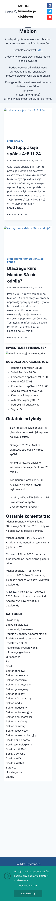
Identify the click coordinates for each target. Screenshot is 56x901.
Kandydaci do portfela (24, 395)
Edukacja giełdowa (17, 624)
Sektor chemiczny (16, 680)
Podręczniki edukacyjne (25, 404)
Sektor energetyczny (18, 684)
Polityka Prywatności (28, 864)
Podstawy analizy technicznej (23, 638)
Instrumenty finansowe (19, 629)
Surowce (11, 767)
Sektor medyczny (24, 259)
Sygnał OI (16, 409)
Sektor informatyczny (18, 698)
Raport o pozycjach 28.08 (26, 367)
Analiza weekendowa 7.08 (27, 390)
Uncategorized (15, 772)
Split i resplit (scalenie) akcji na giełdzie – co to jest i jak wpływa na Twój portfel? (29, 432)
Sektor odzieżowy (16, 721)
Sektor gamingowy (17, 689)
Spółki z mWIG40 (16, 749)
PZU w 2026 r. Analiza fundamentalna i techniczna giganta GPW (27, 542)
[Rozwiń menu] (28, 25)
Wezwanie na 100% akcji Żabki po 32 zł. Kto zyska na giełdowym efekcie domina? (28, 526)
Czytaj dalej (17, 214)
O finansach (13, 656)
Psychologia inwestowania (22, 647)
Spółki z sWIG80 (15, 753)
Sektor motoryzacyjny (19, 712)
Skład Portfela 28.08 (23, 372)
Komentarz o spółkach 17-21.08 (29, 386)
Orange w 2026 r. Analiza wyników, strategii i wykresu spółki (26, 450)
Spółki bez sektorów (18, 740)
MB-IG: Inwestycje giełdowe (27, 11)
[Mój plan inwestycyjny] (28, 354)
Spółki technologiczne (19, 744)
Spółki (10, 141)
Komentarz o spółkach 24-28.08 (30, 377)
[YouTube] (49, 17)
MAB (40, 50)
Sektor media (14, 703)
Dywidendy (12, 620)
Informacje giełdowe (18, 652)
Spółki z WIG (13, 758)
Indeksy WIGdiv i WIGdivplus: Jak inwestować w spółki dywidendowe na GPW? (30, 502)
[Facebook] (49, 5)
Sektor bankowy (15, 670)
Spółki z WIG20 (15, 763)
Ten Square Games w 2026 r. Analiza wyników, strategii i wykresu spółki (27, 484)
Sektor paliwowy (16, 726)
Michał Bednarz (20, 160)
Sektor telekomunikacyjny (21, 735)
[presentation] (28, 122)
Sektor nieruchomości (19, 716)
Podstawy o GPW (16, 643)
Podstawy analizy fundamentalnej (26, 633)
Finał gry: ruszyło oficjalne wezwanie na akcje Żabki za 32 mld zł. (29, 467)
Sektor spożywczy (17, 730)
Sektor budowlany (17, 675)
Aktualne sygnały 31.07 (25, 400)
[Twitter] (49, 11)
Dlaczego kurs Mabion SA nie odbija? (22, 275)
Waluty (19, 141)
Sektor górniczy (15, 693)
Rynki (9, 661)
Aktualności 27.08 (21, 381)
